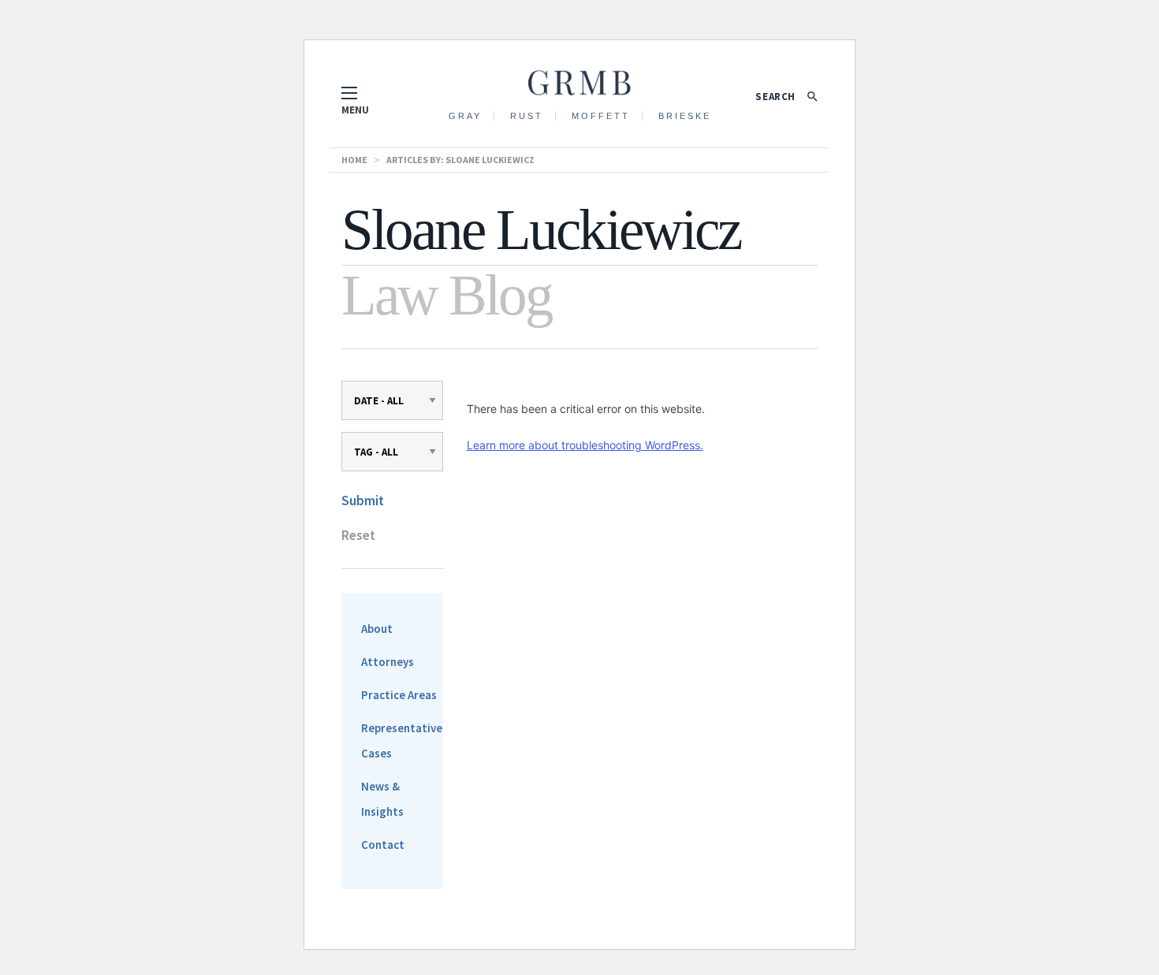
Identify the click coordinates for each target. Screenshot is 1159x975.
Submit (362, 500)
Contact (382, 844)
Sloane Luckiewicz (490, 160)
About (377, 628)
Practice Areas (399, 694)
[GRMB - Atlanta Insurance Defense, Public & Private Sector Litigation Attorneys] (579, 78)
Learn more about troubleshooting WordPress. (585, 445)
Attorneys (387, 661)
